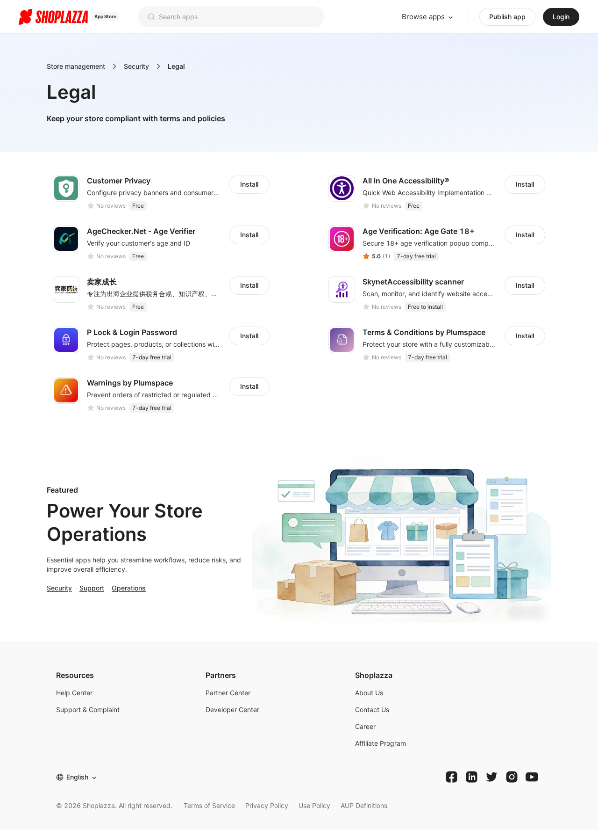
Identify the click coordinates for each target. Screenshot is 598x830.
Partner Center (228, 693)
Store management (76, 66)
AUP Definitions (364, 805)
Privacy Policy (266, 805)
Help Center (74, 693)
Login (561, 17)
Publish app (507, 17)
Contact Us (372, 710)
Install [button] (249, 184)
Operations (129, 588)
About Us (369, 693)
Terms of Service (209, 805)
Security (136, 66)
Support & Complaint (88, 710)
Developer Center (232, 710)
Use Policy (314, 805)
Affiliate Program (380, 743)
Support (91, 588)
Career (365, 726)
